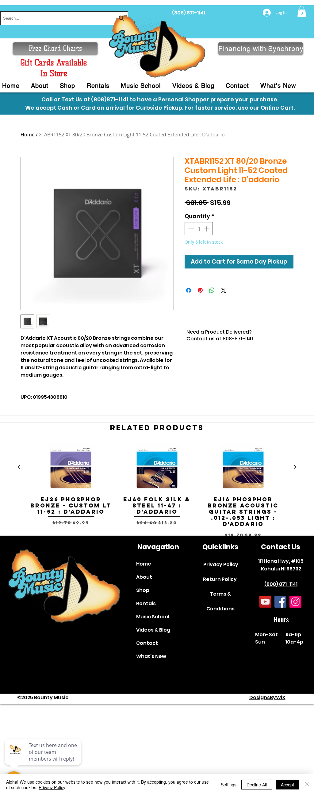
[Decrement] (190, 228)
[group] (157, 490)
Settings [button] (228, 784)
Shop (142, 590)
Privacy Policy (220, 564)
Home (28, 134)
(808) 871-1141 (188, 12)
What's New (151, 656)
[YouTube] (265, 602)
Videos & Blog (153, 629)
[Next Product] (295, 467)
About (144, 577)
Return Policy (220, 579)
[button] (301, 11)
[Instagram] (295, 602)
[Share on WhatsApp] (212, 290)
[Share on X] (223, 290)
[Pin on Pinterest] (200, 290)
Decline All (257, 784)
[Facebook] (280, 602)
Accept (287, 784)
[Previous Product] (19, 467)
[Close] (306, 784)
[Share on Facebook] (188, 290)
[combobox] (64, 18)
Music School (152, 616)
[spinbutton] (198, 228)
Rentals (146, 603)
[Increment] (207, 228)
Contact (147, 643)
